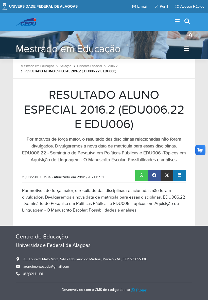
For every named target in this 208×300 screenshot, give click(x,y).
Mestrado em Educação (68, 49)
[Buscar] (187, 21)
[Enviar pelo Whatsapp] (141, 175)
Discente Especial (89, 66)
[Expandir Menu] (177, 21)
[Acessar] (189, 35)
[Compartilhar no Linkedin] (179, 175)
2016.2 (113, 66)
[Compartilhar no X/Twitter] (167, 175)
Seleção (65, 66)
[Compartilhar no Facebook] (154, 175)
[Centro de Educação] (26, 22)
